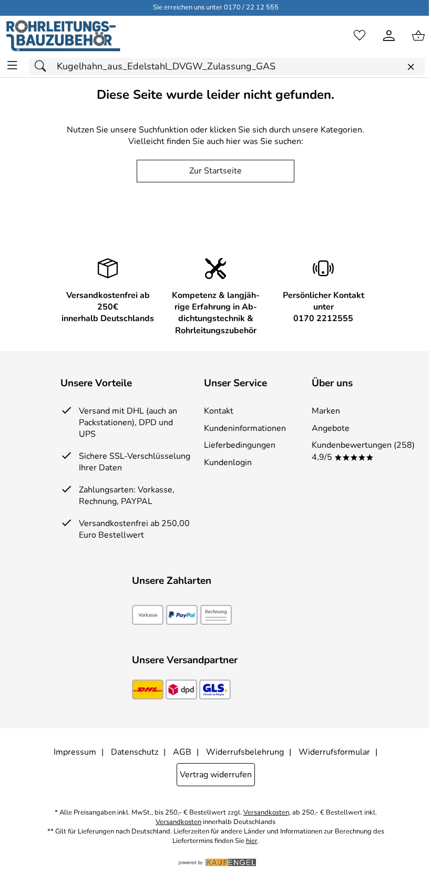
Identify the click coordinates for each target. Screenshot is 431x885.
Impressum (75, 752)
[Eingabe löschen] (410, 67)
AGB (182, 752)
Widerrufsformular (334, 752)
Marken (326, 411)
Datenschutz (134, 752)
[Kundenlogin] (389, 35)
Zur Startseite (215, 171)
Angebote (331, 428)
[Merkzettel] (359, 35)
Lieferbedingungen (239, 445)
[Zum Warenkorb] (418, 35)
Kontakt (218, 411)
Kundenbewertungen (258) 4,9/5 (363, 450)
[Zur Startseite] (63, 36)
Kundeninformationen (245, 428)
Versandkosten (266, 812)
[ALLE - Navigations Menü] (12, 65)
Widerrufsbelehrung (245, 752)
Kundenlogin (228, 462)
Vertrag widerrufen (216, 774)
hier (252, 841)
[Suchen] (43, 66)
